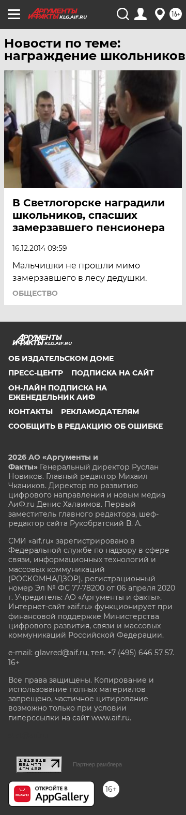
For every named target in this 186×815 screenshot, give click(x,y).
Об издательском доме (61, 358)
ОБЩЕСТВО (35, 293)
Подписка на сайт (112, 373)
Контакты (30, 411)
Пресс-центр (35, 373)
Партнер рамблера (97, 764)
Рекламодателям (100, 411)
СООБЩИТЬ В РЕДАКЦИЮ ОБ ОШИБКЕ (85, 426)
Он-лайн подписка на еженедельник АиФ (57, 392)
